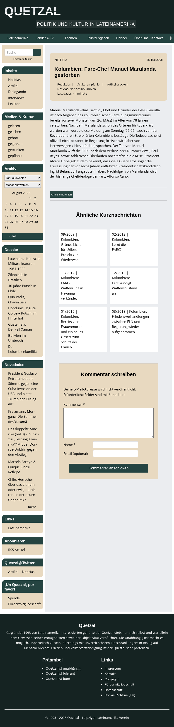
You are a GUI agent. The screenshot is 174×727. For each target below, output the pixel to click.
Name (69, 444)
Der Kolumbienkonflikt (22, 349)
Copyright (111, 679)
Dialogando (17, 91)
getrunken (16, 149)
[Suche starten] (37, 52)
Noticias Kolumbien (83, 89)
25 (11, 222)
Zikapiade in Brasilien (17, 277)
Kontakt (110, 674)
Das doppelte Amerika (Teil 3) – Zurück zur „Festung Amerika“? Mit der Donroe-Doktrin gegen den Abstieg (23, 442)
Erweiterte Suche (22, 59)
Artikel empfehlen (89, 84)
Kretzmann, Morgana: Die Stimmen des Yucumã (23, 416)
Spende (14, 598)
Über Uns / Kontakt (148, 38)
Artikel (13, 85)
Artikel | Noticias (21, 571)
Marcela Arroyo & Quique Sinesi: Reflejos (22, 466)
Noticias (14, 79)
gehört (13, 137)
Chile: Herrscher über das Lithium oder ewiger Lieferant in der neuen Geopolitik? (22, 489)
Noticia (61, 60)
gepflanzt (15, 155)
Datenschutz (114, 690)
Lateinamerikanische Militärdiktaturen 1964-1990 (24, 263)
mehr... (33, 507)
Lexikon (14, 103)
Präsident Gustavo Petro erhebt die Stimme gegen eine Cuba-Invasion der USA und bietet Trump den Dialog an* (23, 388)
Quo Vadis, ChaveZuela (17, 299)
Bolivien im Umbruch (17, 338)
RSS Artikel (16, 549)
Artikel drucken (117, 84)
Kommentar (74, 404)
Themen (71, 38)
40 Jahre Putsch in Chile (22, 288)
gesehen (14, 131)
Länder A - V (45, 38)
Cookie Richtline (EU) (120, 695)
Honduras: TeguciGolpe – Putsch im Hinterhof (22, 313)
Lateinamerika (19, 528)
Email (75, 453)
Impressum (113, 668)
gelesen (14, 125)
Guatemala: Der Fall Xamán (20, 327)
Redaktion (64, 84)
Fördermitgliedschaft (24, 604)
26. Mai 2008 (155, 59)
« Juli (12, 236)
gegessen (15, 143)
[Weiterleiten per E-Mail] (122, 194)
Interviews (16, 97)
